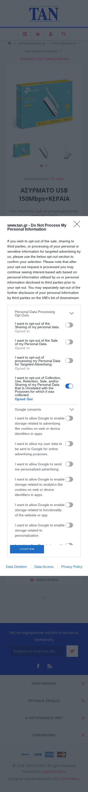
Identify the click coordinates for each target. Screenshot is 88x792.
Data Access (44, 567)
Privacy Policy (71, 567)
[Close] (78, 225)
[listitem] (44, 313)
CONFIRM (27, 549)
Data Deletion (16, 567)
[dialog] (44, 396)
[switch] (69, 325)
